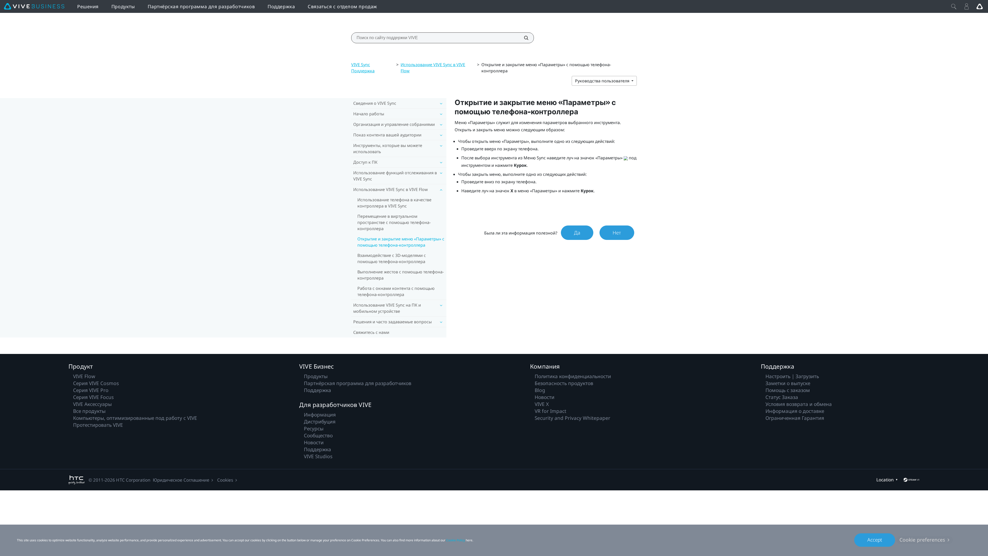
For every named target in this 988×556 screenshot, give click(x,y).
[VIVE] (34, 6)
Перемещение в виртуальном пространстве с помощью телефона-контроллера (394, 222)
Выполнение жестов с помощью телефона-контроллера (400, 275)
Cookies (225, 480)
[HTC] (76, 479)
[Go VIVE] (979, 6)
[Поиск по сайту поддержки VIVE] (523, 38)
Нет (617, 232)
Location (885, 480)
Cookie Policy (455, 540)
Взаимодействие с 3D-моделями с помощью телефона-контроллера (391, 258)
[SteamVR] (911, 480)
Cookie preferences (922, 539)
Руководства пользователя (602, 81)
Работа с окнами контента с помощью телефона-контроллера (396, 291)
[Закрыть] (953, 6)
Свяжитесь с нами (371, 332)
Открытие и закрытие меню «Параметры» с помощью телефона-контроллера (400, 242)
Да (577, 232)
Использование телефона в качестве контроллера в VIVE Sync (394, 203)
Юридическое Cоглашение (181, 480)
